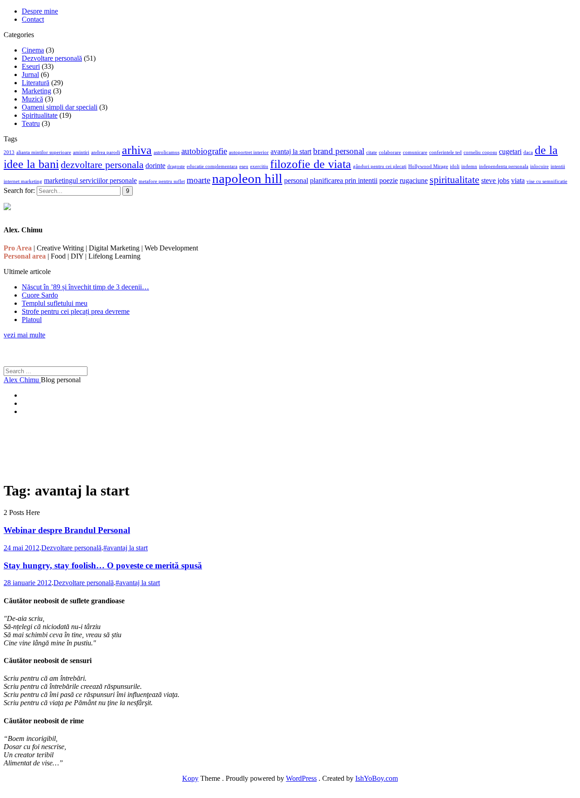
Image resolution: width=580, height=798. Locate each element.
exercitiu (259, 166)
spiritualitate (454, 179)
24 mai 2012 (21, 548)
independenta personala (503, 166)
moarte (198, 180)
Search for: (19, 190)
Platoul (32, 319)
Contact (33, 19)
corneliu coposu (480, 152)
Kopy (190, 778)
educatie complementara (212, 166)
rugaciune (414, 180)
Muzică (32, 99)
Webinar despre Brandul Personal (67, 530)
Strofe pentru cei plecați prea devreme (76, 311)
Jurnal (30, 74)
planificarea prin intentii (343, 180)
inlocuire (539, 166)
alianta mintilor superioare (43, 152)
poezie (388, 180)
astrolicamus (166, 152)
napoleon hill (247, 178)
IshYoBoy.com (376, 778)
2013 (9, 152)
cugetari (510, 151)
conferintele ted (445, 152)
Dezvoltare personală (52, 58)
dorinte (155, 165)
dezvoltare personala (102, 164)
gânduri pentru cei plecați (379, 166)
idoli (454, 166)
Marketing (36, 91)
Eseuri (31, 66)
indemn (469, 166)
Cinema (33, 50)
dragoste (176, 166)
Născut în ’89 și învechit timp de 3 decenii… (85, 287)
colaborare (390, 152)
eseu (243, 166)
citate (371, 152)
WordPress (301, 778)
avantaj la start (291, 151)
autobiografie (204, 151)
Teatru (31, 123)
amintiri (81, 152)
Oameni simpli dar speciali (59, 107)
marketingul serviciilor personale (90, 180)
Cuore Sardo (40, 295)
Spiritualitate (40, 115)
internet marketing (23, 181)
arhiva (137, 150)
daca (528, 152)
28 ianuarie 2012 (28, 582)
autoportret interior (249, 152)
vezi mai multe (24, 335)
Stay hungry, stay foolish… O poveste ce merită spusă (103, 565)
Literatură (35, 83)
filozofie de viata (310, 164)
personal (296, 180)
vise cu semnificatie (547, 181)
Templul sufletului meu (54, 303)
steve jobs (495, 180)
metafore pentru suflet (162, 181)
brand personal (338, 151)
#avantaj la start (125, 548)
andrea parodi (105, 152)
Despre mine (40, 11)
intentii (558, 166)
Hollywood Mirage (428, 166)
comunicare (415, 152)
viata (518, 180)
